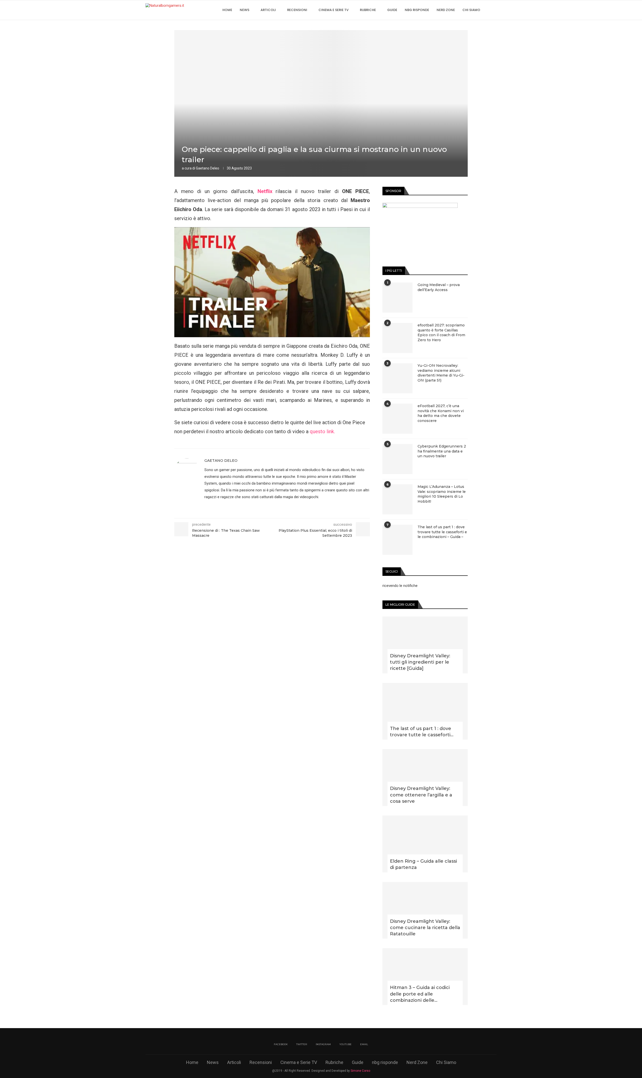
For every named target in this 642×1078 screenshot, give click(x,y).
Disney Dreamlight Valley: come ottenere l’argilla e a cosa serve (421, 795)
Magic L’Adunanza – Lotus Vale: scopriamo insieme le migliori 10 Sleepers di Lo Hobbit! (442, 494)
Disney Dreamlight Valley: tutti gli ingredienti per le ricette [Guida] (420, 662)
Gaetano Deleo (207, 168)
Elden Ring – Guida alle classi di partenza (423, 864)
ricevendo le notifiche (400, 585)
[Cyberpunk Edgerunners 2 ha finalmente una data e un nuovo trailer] (397, 459)
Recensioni (297, 10)
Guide (392, 10)
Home (227, 10)
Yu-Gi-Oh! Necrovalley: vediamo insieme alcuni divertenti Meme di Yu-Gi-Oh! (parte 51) (441, 373)
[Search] (494, 10)
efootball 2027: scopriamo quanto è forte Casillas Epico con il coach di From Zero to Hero (441, 332)
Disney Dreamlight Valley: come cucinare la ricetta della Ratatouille (425, 928)
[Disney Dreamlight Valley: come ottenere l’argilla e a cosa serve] (425, 777)
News (244, 10)
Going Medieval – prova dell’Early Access (439, 287)
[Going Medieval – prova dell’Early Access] (397, 298)
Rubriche (368, 10)
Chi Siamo (471, 10)
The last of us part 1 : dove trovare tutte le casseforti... (421, 732)
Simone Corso (360, 1070)
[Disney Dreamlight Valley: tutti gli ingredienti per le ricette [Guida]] (425, 644)
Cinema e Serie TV (333, 10)
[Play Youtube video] (272, 282)
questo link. (322, 431)
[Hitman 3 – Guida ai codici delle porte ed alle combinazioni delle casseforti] (425, 976)
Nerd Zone (446, 10)
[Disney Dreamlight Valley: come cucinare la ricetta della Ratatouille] (425, 910)
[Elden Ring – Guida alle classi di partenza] (425, 844)
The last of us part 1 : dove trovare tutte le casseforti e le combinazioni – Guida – (442, 532)
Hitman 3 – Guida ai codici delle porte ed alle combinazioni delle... (420, 994)
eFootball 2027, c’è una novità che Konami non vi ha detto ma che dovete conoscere (441, 413)
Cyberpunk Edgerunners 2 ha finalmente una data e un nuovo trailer (442, 451)
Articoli (268, 10)
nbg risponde (417, 10)
